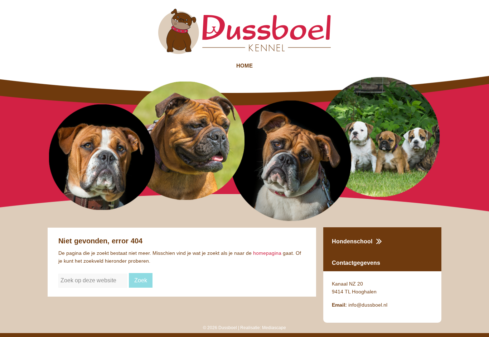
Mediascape (274, 327)
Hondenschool (352, 241)
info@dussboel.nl (367, 305)
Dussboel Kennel (244, 31)
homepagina (267, 253)
